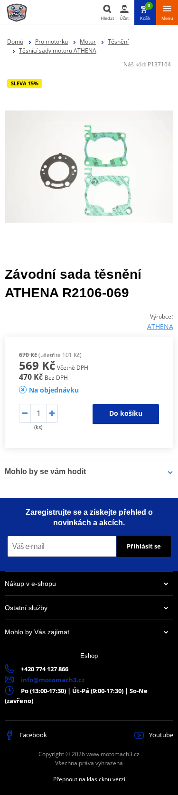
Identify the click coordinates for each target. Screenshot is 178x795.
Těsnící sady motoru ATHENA (57, 50)
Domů (15, 41)
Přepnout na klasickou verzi (89, 779)
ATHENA (160, 326)
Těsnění (118, 41)
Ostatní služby (26, 608)
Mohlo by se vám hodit (45, 471)
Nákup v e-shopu (30, 583)
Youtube (160, 735)
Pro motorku (51, 41)
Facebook (32, 735)
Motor (88, 41)
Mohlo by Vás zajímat (37, 632)
